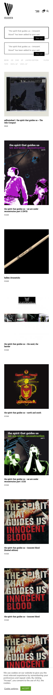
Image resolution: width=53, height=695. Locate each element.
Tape (6, 64)
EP (22, 60)
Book (6, 60)
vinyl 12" (24, 64)
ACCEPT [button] (25, 688)
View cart (39, 38)
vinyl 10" (14, 64)
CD (12, 60)
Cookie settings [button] (11, 688)
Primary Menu (37, 11)
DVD (17, 60)
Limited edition (31, 60)
